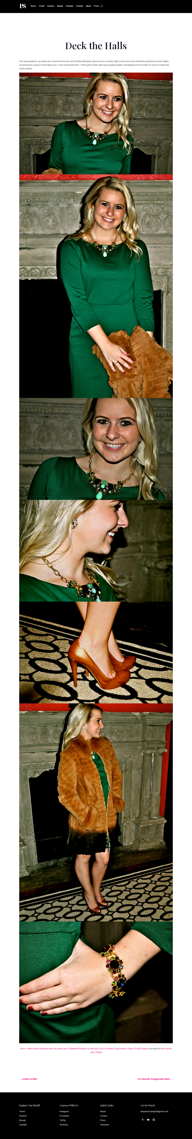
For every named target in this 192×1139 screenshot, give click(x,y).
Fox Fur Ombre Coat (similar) (112, 1049)
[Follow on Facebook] (143, 1120)
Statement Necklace (78, 1049)
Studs (130, 1049)
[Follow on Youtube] (148, 1120)
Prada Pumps (141, 1049)
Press (96, 6)
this (50, 1049)
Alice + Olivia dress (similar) (33, 1049)
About (88, 6)
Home (33, 6)
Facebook (64, 1116)
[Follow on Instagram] (154, 1120)
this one (63, 1049)
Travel (41, 6)
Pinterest (64, 1125)
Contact (79, 6)
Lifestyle (69, 6)
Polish (99, 1052)
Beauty (60, 6)
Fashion (50, 6)
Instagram (64, 1111)
